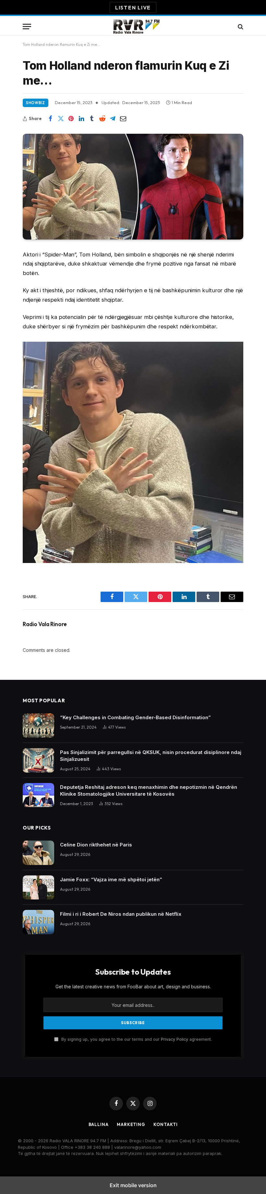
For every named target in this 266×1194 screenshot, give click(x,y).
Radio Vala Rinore (45, 624)
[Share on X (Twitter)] (61, 119)
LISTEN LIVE (133, 7)
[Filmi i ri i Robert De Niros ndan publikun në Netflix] (38, 922)
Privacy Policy (174, 1039)
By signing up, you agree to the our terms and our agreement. (136, 1039)
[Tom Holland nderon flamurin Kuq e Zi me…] (133, 187)
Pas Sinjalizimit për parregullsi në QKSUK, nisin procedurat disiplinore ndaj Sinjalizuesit (150, 755)
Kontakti (165, 1124)
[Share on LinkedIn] (81, 119)
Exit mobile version (133, 1185)
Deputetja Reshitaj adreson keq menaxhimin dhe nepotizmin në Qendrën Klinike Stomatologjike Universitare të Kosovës (148, 790)
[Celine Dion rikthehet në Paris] (38, 853)
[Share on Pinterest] (71, 119)
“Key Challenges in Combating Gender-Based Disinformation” (135, 717)
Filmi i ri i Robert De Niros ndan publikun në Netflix (120, 914)
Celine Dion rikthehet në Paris (96, 845)
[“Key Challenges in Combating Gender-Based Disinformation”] (38, 725)
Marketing (131, 1124)
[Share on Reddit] (102, 119)
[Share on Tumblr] (92, 119)
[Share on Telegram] (112, 119)
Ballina (99, 1124)
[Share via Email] (123, 119)
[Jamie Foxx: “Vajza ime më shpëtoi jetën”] (38, 887)
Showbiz (35, 103)
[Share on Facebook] (50, 119)
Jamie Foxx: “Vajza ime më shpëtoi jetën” (111, 879)
